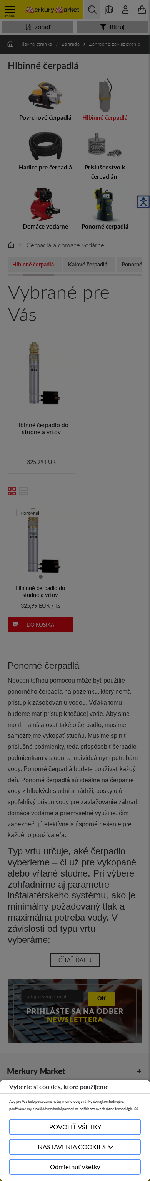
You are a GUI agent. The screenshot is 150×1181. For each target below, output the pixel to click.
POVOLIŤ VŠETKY (75, 1126)
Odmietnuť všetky (75, 1166)
